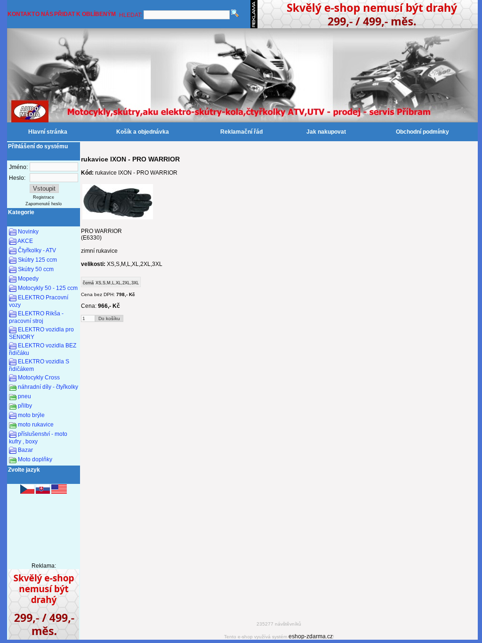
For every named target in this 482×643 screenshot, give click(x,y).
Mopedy (28, 278)
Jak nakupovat (326, 132)
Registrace (43, 197)
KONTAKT (21, 14)
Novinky (28, 231)
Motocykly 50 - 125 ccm (48, 288)
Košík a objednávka (142, 132)
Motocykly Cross (39, 377)
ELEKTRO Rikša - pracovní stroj (36, 317)
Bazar (25, 450)
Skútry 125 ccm (37, 260)
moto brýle (31, 415)
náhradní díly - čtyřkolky (48, 387)
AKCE (25, 241)
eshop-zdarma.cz (311, 636)
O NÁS (44, 14)
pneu (24, 396)
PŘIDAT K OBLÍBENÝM (85, 14)
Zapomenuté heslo (43, 203)
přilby (25, 405)
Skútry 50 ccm (36, 269)
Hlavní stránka (47, 132)
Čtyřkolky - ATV (37, 250)
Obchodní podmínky (422, 132)
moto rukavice (36, 424)
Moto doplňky (35, 459)
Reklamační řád (241, 132)
